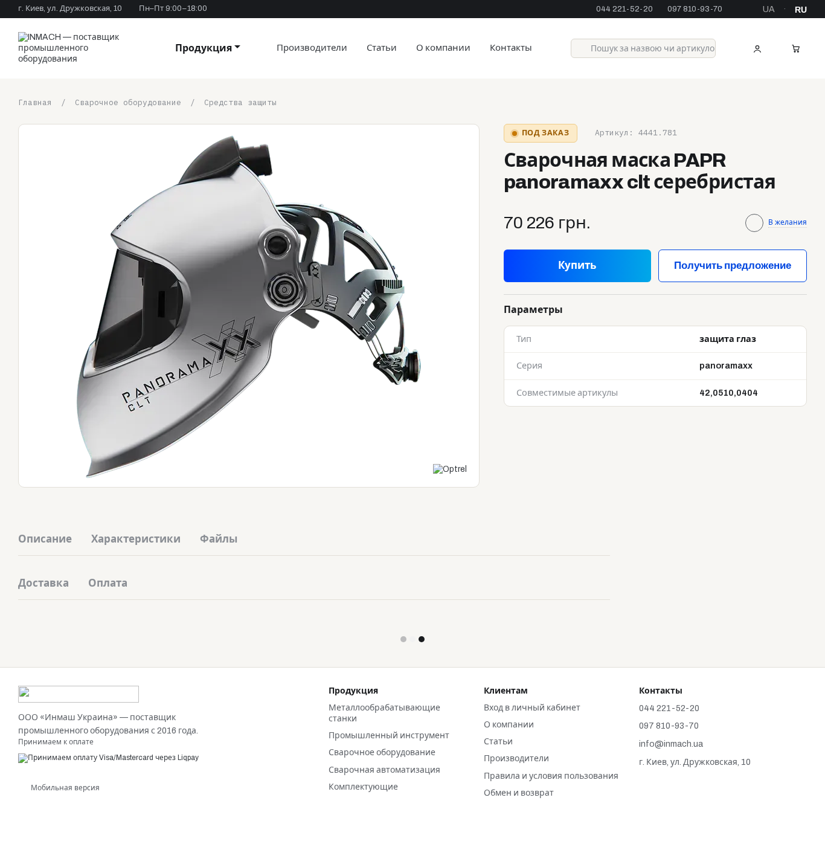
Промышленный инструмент (389, 735)
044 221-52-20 (624, 9)
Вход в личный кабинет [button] (532, 707)
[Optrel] (450, 469)
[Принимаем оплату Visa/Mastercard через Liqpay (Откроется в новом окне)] (108, 757)
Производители (312, 48)
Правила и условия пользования (551, 776)
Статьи (382, 48)
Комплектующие (363, 786)
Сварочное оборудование (382, 752)
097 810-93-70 (694, 9)
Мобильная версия (64, 788)
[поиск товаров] (580, 48)
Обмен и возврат (519, 793)
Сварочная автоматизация (384, 770)
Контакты (511, 48)
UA (769, 9)
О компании (443, 48)
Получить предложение (732, 265)
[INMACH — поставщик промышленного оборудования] (78, 693)
